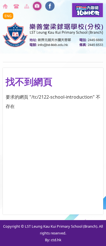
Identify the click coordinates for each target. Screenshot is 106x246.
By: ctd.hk (53, 239)
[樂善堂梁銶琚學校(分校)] (53, 45)
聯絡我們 (17, 6)
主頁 (6, 6)
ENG (8, 16)
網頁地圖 (27, 6)
